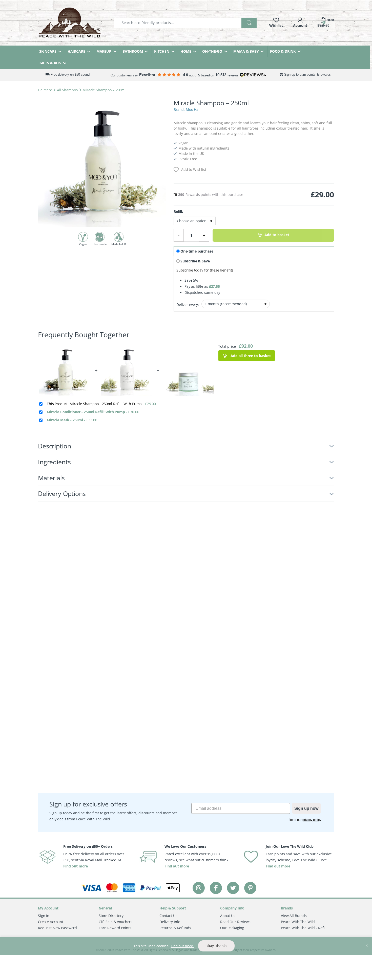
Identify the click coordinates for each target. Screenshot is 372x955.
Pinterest (250, 888)
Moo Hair (193, 109)
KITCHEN (161, 51)
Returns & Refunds (175, 927)
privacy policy (311, 820)
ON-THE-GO (212, 51)
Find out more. (182, 946)
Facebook (216, 888)
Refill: (178, 211)
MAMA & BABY (246, 51)
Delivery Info (169, 921)
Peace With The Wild (298, 921)
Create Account (50, 921)
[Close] (367, 941)
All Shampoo (67, 90)
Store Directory (111, 915)
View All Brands (294, 915)
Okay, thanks (216, 945)
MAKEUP (103, 51)
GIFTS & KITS (50, 62)
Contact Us (168, 915)
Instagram (199, 888)
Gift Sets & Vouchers (115, 921)
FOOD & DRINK (283, 51)
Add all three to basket (250, 355)
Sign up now (306, 808)
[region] (186, 946)
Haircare (45, 90)
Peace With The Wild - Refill (303, 927)
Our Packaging (232, 927)
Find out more (75, 866)
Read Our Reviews (235, 921)
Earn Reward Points (115, 927)
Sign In (43, 915)
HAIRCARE (76, 51)
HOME (185, 51)
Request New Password (57, 927)
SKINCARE (47, 51)
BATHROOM (132, 51)
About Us (227, 915)
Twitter (233, 888)
